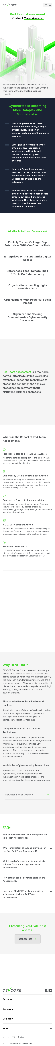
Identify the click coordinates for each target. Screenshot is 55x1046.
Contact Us (25, 938)
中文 (13, 1037)
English (21, 1037)
